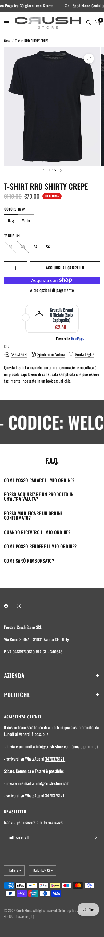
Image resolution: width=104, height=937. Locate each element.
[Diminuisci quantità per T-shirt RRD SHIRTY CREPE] (8, 268)
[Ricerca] (88, 23)
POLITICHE (17, 694)
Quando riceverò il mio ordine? (37, 532)
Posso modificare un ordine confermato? (33, 515)
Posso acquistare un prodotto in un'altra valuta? (38, 496)
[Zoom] (89, 59)
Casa (7, 40)
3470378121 (55, 759)
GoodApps (77, 338)
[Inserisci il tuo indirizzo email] (94, 837)
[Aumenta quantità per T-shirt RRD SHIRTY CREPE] (23, 268)
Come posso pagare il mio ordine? (39, 480)
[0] (96, 23)
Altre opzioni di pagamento (52, 290)
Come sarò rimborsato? (29, 560)
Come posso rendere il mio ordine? (40, 546)
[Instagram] (23, 606)
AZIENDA (14, 675)
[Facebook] (10, 606)
